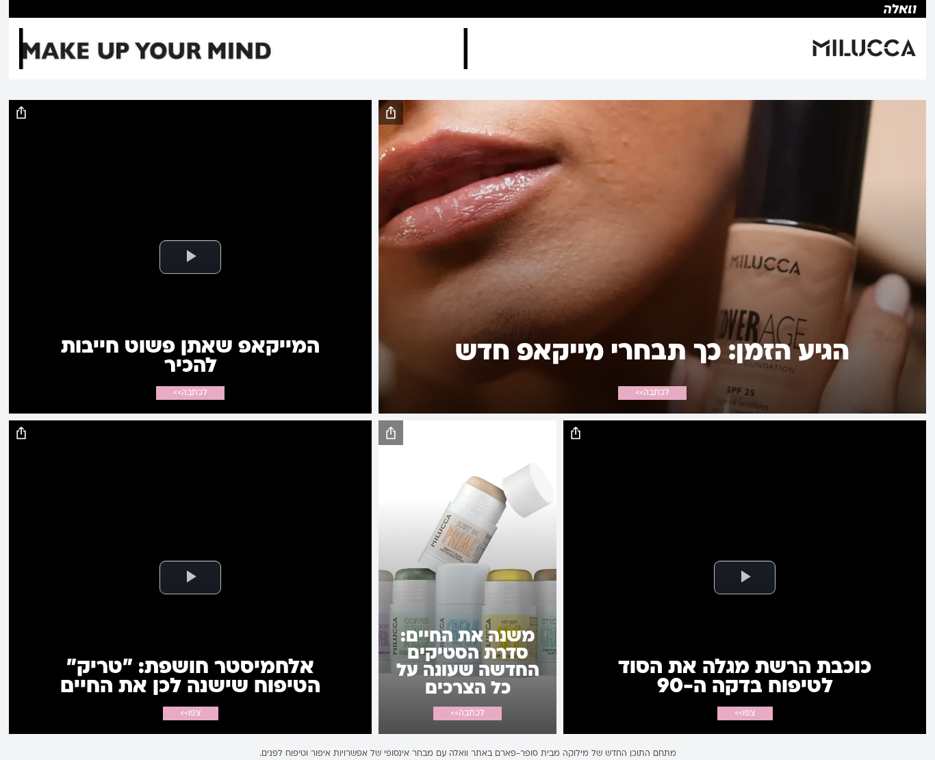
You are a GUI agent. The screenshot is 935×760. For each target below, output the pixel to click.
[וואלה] (467, 8)
